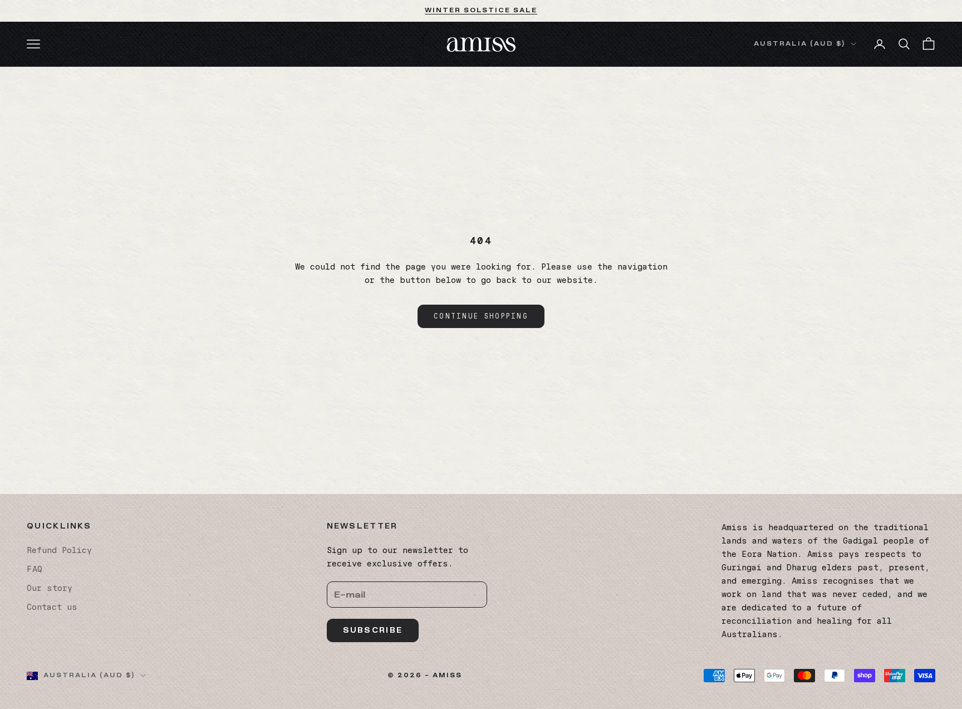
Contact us (52, 607)
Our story (49, 588)
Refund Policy (59, 550)
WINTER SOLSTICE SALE (481, 10)
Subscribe (373, 630)
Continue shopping (481, 316)
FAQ (34, 569)
